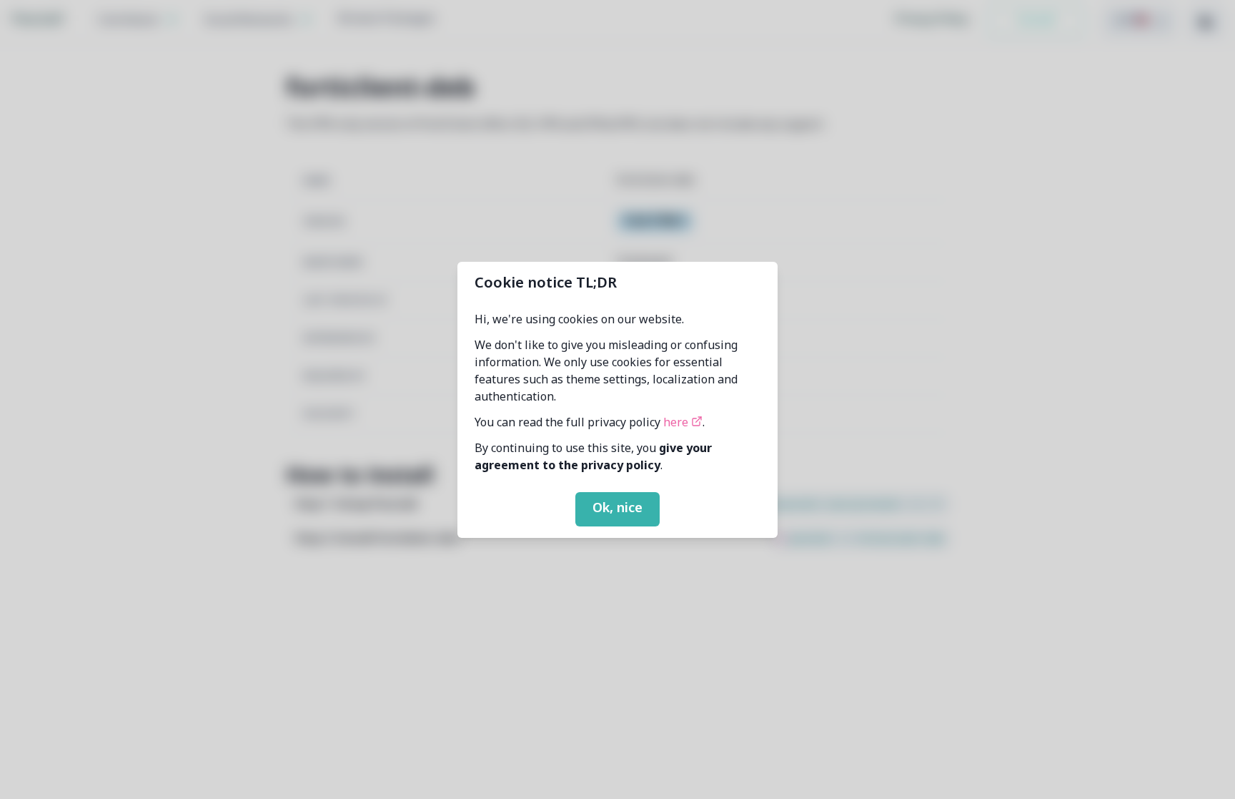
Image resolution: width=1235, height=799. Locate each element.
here (677, 423)
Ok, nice (617, 508)
